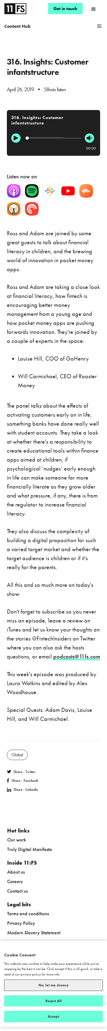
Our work (16, 840)
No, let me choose (53, 985)
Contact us (17, 891)
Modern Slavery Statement (33, 932)
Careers (14, 881)
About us (16, 872)
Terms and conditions (28, 913)
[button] (93, 8)
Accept (54, 1016)
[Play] (16, 138)
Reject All (53, 1001)
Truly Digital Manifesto (29, 849)
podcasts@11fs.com (76, 656)
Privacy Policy (21, 923)
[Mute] (89, 138)
